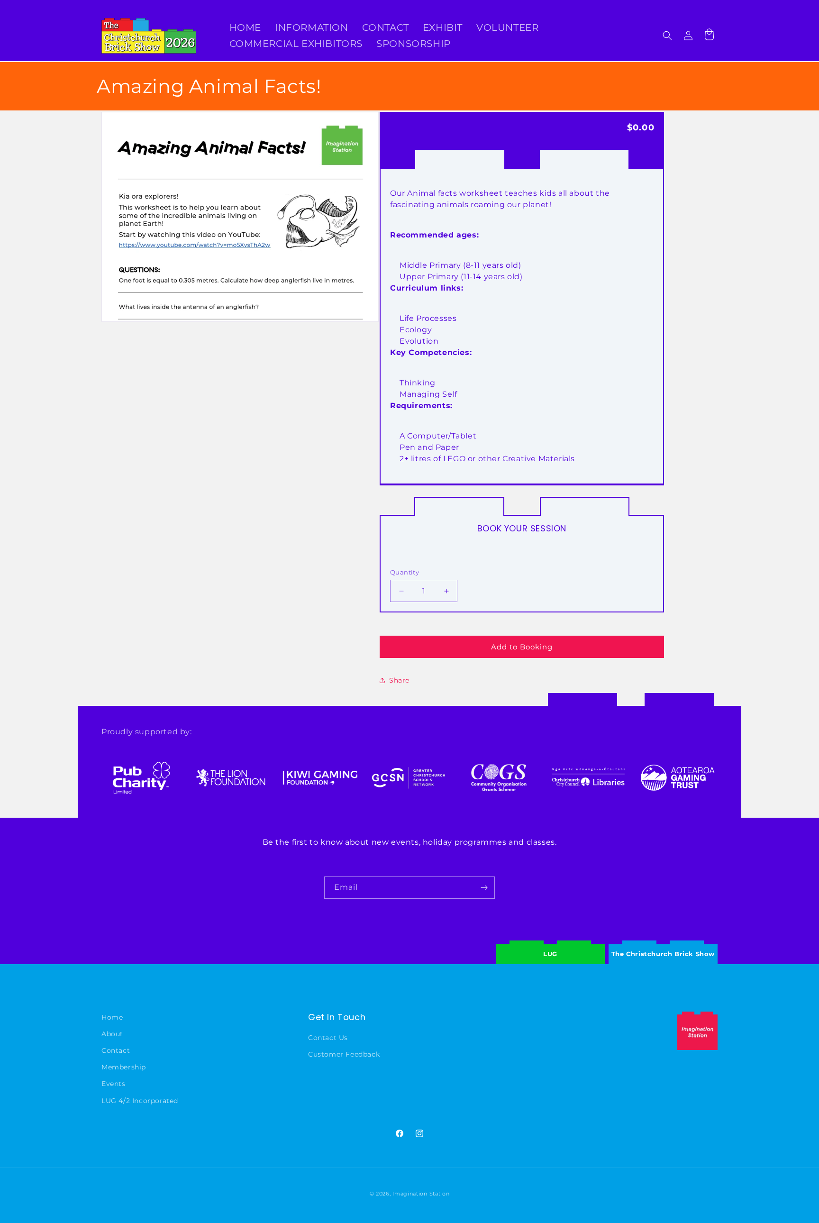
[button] (667, 35)
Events (113, 1083)
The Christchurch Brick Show (663, 946)
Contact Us (328, 1037)
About (112, 1034)
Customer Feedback (344, 1054)
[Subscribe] (483, 887)
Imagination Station (420, 1193)
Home (112, 1017)
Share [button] (399, 680)
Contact (115, 1050)
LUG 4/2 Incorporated (139, 1100)
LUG (550, 954)
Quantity (404, 572)
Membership (123, 1067)
